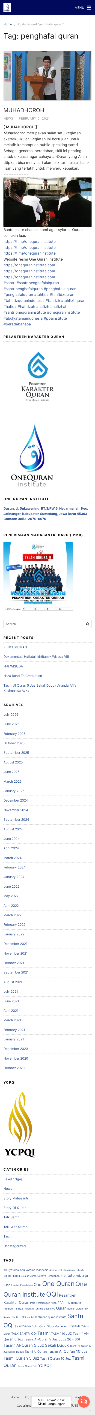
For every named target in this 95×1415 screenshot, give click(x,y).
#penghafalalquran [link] (60, 288)
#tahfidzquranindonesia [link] (24, 300)
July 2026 (10, 714)
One (37, 1284)
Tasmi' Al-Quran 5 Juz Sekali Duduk (36, 1345)
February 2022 (14, 924)
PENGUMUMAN (15, 647)
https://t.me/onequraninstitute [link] (29, 241)
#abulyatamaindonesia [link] (23, 318)
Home (7, 24)
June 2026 (11, 724)
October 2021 (13, 963)
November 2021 (15, 953)
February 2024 (14, 867)
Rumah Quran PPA (77, 1308)
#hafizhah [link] (58, 306)
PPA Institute (73, 1302)
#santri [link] (9, 282)
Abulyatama (11, 1270)
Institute (67, 1275)
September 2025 (16, 752)
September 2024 (16, 819)
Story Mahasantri (16, 1198)
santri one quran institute (50, 1317)
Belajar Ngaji (12, 1179)
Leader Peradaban (22, 1285)
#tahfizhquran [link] (73, 300)
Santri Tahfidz (23, 1326)
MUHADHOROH (23, 110)
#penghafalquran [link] (18, 294)
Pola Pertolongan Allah (43, 1302)
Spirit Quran (39, 1326)
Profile (29, 1397)
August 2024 (13, 829)
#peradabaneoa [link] (17, 324)
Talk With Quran (15, 1227)
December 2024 (15, 800)
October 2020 (14, 1068)
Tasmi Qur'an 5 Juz (21, 1358)
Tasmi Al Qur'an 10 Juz (68, 1351)
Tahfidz (75, 1326)
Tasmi (7, 1236)
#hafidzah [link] (26, 306)
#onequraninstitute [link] (63, 312)
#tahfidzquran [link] (62, 294)
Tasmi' (43, 1333)
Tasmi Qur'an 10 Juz (55, 1358)
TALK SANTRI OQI (23, 1333)
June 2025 (11, 772)
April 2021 (10, 1010)
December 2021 (15, 944)
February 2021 (14, 1030)
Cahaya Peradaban (48, 1275)
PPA (60, 1302)
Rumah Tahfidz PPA (14, 1317)
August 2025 (13, 762)
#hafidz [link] (10, 306)
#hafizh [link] (42, 306)
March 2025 (12, 781)
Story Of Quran (14, 1208)
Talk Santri (11, 1217)
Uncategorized (14, 1246)
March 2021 (12, 1020)
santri (30, 1317)
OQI (52, 1294)
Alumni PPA (55, 1270)
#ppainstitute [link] (55, 318)
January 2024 (13, 877)
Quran (61, 1308)
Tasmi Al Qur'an (36, 1351)
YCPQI (44, 1365)
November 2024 (15, 810)
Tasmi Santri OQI (27, 1366)
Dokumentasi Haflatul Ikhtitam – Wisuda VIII (36, 656)
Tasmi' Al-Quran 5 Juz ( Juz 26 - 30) (52, 1339)
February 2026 (14, 734)
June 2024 (11, 839)
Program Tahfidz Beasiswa (39, 1308)
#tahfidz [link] (41, 294)
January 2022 (13, 934)
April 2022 (11, 905)
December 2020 (15, 1049)
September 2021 (16, 972)
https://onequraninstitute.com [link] (29, 265)
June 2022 (11, 886)
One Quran (58, 1284)
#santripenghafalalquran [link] (38, 282)
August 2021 (12, 982)
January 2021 (13, 1039)
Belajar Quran (28, 1275)
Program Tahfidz (13, 1308)
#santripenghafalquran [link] (23, 288)
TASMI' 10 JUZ (61, 1333)
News (8, 118)
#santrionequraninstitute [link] (24, 312)
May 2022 (10, 896)
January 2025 (13, 791)
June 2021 (11, 1001)
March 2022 (12, 915)
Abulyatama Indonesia (34, 1270)
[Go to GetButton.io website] (84, 1410)
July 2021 (10, 991)
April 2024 (11, 848)
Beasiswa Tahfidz (73, 1270)
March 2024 (12, 858)
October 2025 (14, 743)
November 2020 (15, 1058)
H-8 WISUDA (13, 666)
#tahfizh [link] (53, 300)
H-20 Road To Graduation (22, 676)
